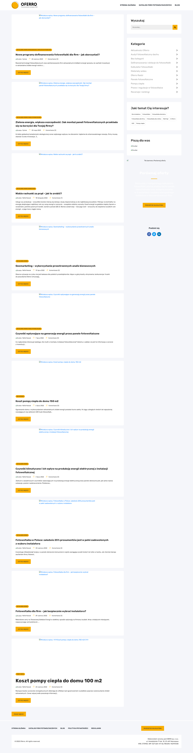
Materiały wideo (138, 71)
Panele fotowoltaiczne (142, 79)
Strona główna (128, 5)
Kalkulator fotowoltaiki (142, 67)
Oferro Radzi (137, 75)
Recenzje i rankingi (140, 92)
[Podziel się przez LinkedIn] (159, 234)
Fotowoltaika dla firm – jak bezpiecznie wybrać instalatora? (51, 611)
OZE (133, 123)
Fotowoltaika (146, 114)
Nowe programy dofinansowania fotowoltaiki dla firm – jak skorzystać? (58, 54)
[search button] (175, 27)
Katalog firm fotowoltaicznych (155, 5)
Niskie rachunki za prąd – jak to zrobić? (39, 193)
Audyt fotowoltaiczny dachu (145, 54)
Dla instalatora (136, 114)
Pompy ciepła (137, 83)
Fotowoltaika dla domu (159, 114)
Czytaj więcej (23, 72)
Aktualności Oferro (140, 50)
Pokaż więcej (19, 714)
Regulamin (96, 728)
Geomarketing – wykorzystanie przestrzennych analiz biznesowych (55, 266)
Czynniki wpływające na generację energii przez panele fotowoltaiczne (57, 333)
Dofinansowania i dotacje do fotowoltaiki (151, 62)
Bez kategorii (137, 58)
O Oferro (172, 119)
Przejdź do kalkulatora (154, 205)
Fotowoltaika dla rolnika (154, 119)
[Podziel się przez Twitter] (154, 234)
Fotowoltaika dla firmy (138, 119)
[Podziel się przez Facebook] (149, 234)
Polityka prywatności (78, 728)
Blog (177, 5)
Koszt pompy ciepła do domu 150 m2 (37, 401)
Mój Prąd (165, 119)
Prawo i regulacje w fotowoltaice (147, 87)
